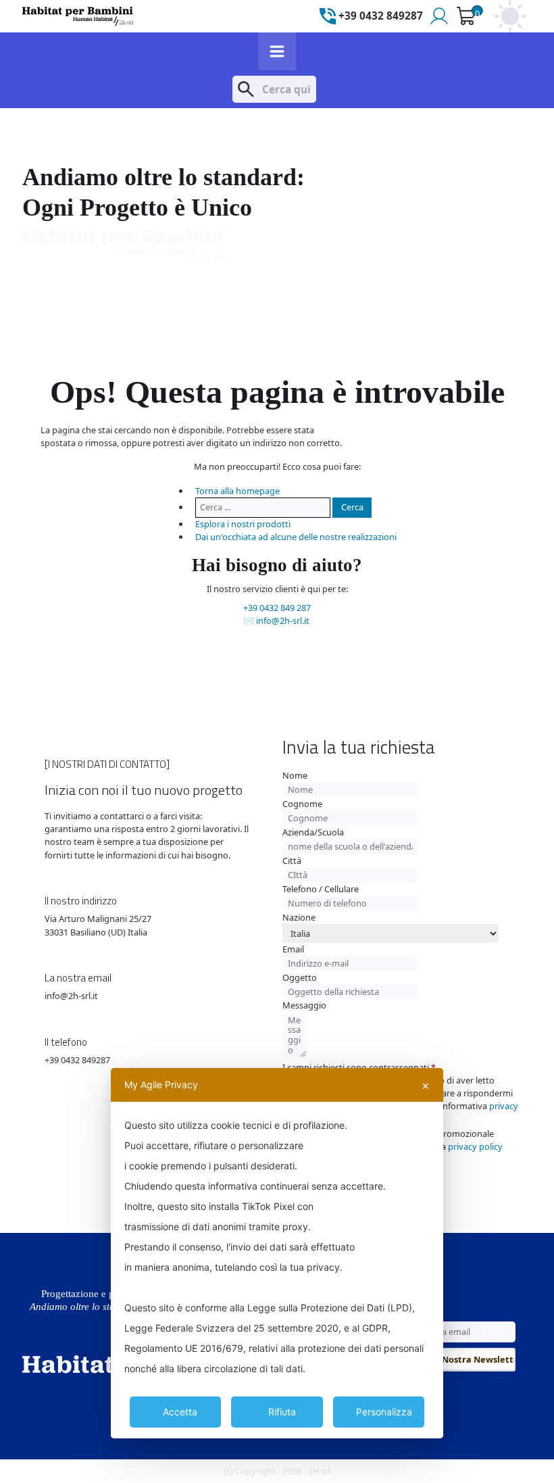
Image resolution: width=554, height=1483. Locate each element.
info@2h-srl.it (71, 996)
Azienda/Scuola (313, 832)
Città (291, 860)
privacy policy (475, 1146)
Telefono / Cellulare (320, 889)
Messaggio (304, 1005)
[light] (510, 16)
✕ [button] (426, 1086)
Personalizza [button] (384, 1411)
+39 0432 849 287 (277, 608)
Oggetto (299, 977)
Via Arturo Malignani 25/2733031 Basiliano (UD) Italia (98, 925)
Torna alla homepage (237, 491)
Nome (294, 775)
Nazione (299, 917)
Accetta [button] (180, 1411)
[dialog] (277, 1253)
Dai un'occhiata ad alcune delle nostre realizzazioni (296, 537)
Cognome (302, 804)
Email (293, 949)
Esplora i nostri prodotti (243, 524)
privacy (503, 1106)
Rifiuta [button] (282, 1411)
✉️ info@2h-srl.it (276, 620)
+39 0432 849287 (77, 1060)
